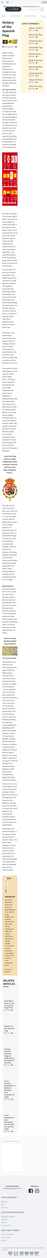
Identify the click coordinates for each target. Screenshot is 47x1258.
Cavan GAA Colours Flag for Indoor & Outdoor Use (12, 1166)
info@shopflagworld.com (12, 1188)
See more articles (8, 970)
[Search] (41, 9)
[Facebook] (2, 2)
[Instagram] (8, 2)
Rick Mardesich (9, 47)
